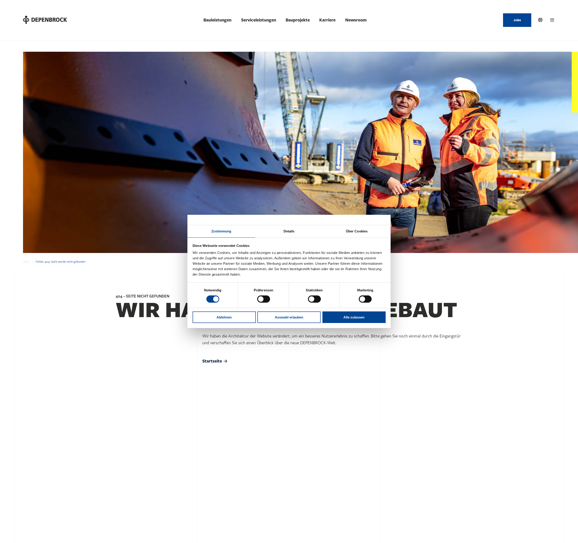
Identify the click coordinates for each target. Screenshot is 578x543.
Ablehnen (224, 317)
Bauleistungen (217, 20)
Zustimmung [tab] (221, 231)
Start (26, 262)
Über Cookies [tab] (357, 231)
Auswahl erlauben (289, 317)
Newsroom (356, 20)
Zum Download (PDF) (39, 528)
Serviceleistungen (258, 20)
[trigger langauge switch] (540, 20)
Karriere (327, 20)
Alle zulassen (353, 317)
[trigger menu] (552, 20)
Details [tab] (289, 231)
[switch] (263, 299)
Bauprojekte (298, 20)
